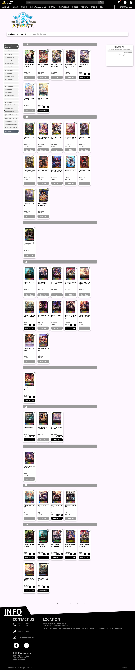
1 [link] (50, 603)
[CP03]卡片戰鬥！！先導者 (10, 121)
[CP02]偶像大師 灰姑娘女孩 (11, 124)
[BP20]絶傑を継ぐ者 (9, 50)
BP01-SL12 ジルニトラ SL (29, 349)
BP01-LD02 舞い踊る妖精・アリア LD (43, 137)
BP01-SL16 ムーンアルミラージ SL (43, 427)
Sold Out (29, 77)
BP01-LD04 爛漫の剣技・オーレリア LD (70, 137)
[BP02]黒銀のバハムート (10, 108)
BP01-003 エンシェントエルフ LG (56, 545)
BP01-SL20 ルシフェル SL (43, 506)
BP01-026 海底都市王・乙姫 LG (70, 545)
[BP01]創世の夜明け (9, 111)
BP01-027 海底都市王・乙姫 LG (84, 545)
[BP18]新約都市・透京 (10, 57)
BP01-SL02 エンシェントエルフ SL (29, 282)
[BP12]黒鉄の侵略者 (9, 76)
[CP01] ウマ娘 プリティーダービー (11, 128)
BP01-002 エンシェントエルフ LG (43, 545)
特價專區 (75, 7)
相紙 (101, 7)
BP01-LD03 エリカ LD (56, 137)
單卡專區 (15, 7)
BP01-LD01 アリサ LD (29, 137)
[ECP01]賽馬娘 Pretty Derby (11, 118)
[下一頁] (84, 603)
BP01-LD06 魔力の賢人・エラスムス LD (29, 171)
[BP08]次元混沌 (8, 89)
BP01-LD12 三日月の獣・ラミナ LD (43, 204)
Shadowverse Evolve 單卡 (8, 46)
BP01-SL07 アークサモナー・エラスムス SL (29, 317)
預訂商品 (84, 7)
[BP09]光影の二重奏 (9, 86)
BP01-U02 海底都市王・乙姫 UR (43, 65)
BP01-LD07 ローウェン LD (43, 171)
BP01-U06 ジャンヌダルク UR (29, 98)
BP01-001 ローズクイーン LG (29, 545)
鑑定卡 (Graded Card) (38, 7)
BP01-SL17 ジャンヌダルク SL (56, 427)
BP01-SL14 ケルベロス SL (29, 388)
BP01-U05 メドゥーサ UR (84, 65)
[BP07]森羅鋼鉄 (8, 92)
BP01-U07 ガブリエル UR (43, 98)
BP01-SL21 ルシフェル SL (56, 506)
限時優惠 (24, 7)
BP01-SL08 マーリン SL (43, 316)
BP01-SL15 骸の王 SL (29, 427)
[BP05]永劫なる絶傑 (9, 98)
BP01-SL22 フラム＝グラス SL (70, 506)
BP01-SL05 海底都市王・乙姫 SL (70, 282)
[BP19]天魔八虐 (8, 54)
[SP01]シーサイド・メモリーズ (11, 115)
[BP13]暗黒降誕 (8, 73)
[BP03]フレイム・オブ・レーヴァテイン (11, 105)
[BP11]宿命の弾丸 (9, 79)
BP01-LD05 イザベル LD (84, 137)
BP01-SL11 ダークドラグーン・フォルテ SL (84, 317)
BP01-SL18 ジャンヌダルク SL (29, 467)
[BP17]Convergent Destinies (9, 60)
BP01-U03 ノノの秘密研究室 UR (56, 65)
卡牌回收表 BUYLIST (125, 7)
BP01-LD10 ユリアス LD (84, 171)
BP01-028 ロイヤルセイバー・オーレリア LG (29, 579)
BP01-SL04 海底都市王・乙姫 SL (56, 282)
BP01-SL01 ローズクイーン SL (29, 243)
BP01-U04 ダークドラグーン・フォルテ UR (70, 66)
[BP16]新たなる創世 (9, 63)
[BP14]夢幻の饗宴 (9, 70)
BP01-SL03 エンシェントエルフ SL (43, 282)
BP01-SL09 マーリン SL (56, 316)
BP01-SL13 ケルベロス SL (43, 349)
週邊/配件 (52, 7)
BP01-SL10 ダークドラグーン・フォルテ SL (70, 317)
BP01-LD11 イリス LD (29, 204)
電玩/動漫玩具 (64, 7)
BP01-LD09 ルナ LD (70, 170)
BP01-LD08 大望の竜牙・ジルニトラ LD (56, 171)
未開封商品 (5, 7)
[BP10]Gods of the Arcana (11, 82)
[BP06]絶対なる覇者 (9, 95)
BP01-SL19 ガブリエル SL (29, 506)
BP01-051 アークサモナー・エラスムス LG (43, 579)
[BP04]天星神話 (8, 102)
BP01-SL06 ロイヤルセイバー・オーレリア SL (84, 283)
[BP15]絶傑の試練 (9, 66)
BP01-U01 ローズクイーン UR (29, 65)
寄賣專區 (94, 7)
